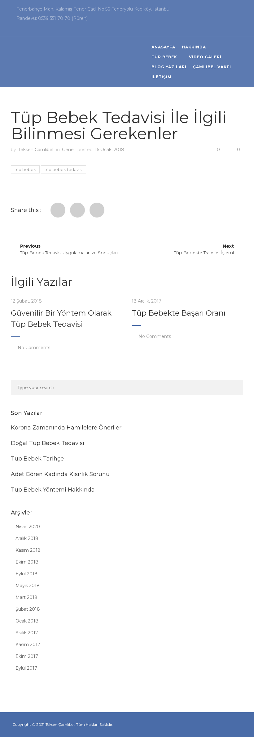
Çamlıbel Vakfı (212, 67)
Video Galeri (205, 57)
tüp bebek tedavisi (63, 169)
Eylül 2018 (26, 574)
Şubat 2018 (27, 609)
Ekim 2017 (26, 656)
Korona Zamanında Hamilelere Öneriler (66, 427)
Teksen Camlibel (35, 149)
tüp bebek (25, 169)
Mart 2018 (26, 597)
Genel (68, 149)
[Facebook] (57, 210)
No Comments (34, 347)
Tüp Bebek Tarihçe (37, 458)
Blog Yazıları (168, 67)
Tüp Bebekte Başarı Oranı (179, 312)
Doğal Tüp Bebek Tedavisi (47, 443)
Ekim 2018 (26, 562)
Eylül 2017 (26, 668)
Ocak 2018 (26, 621)
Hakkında (194, 47)
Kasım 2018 (28, 550)
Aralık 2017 (26, 633)
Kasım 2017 (27, 644)
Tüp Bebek (164, 57)
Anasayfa (163, 47)
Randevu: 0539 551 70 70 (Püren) (52, 18)
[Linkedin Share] (97, 210)
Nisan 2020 (27, 526)
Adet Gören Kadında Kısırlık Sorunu (60, 474)
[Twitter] (77, 210)
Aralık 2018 (26, 538)
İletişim (161, 76)
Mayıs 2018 (27, 585)
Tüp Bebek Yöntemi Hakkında (53, 489)
